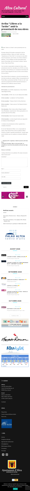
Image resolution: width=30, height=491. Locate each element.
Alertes (3, 437)
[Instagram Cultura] (7, 454)
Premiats (3, 450)
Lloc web (3, 176)
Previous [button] (3, 197)
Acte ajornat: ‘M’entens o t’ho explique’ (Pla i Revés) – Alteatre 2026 (14, 220)
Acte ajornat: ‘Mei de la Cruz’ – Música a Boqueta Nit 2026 (14, 216)
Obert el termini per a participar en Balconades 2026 (14, 223)
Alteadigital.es (4, 444)
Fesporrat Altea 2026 (13, 308)
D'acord (15, 488)
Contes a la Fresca (12, 285)
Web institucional (15, 474)
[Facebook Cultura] (3, 454)
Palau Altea (4, 412)
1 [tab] (13, 206)
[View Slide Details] (12, 194)
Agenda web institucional (7, 441)
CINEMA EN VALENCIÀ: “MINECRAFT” (16, 279)
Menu (3, 16)
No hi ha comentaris (12, 31)
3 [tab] (16, 206)
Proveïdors (4, 448)
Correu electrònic (5, 172)
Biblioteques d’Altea (6, 446)
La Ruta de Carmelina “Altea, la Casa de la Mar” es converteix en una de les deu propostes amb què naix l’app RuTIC (14, 145)
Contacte (3, 402)
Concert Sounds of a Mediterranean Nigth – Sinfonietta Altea (17, 263)
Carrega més (15, 315)
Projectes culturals (5, 439)
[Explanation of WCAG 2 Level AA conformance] (15, 480)
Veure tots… (4, 416)
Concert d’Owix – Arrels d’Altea (16, 256)
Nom (2, 168)
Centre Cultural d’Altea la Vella (8, 414)
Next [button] (27, 197)
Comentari (4, 156)
